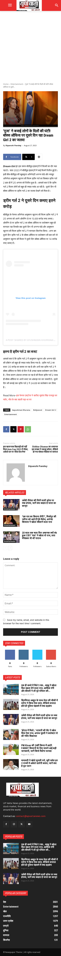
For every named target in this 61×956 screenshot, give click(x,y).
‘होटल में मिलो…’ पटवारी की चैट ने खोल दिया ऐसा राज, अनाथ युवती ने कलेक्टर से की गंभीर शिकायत (39, 733)
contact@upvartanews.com (31, 816)
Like (10, 651)
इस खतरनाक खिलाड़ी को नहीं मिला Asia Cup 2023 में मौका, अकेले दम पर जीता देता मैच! (15, 449)
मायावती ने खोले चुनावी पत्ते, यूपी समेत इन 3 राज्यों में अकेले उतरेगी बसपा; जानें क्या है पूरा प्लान (39, 763)
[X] (13, 429)
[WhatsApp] (28, 429)
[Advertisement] (30, 46)
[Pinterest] (21, 429)
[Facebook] (6, 429)
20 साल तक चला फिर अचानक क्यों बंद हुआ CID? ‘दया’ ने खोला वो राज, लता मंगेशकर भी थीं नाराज (39, 535)
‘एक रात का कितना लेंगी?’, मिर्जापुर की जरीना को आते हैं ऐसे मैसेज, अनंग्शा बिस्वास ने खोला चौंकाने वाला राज (39, 519)
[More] (39, 157)
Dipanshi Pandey (13, 145)
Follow (23, 651)
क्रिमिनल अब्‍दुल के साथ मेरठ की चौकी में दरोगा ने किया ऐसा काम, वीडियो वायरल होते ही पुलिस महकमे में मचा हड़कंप (39, 703)
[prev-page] (5, 548)
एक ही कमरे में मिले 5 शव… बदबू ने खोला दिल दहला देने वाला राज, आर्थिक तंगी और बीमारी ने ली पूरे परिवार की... (38, 688)
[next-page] (10, 548)
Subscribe (51, 651)
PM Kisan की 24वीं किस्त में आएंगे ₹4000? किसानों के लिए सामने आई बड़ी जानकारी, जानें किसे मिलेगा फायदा (38, 748)
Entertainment (17, 84)
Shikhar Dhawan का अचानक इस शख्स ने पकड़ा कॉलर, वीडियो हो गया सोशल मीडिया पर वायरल (45, 449)
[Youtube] (29, 824)
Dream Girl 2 (50, 410)
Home (6, 84)
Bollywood (37, 410)
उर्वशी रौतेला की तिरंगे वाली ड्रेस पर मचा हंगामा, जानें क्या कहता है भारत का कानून (39, 503)
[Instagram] (14, 824)
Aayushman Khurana (21, 410)
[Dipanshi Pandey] (16, 472)
